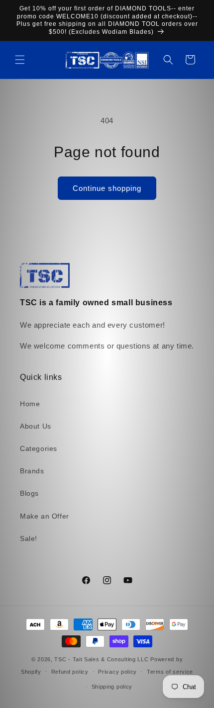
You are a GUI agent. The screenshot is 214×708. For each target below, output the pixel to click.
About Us (35, 426)
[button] (20, 60)
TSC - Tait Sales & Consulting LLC (101, 659)
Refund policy (70, 672)
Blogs (29, 493)
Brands (32, 471)
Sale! (28, 538)
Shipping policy (112, 687)
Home (30, 404)
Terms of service (170, 672)
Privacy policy (117, 672)
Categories (38, 448)
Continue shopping (107, 188)
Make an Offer (44, 516)
